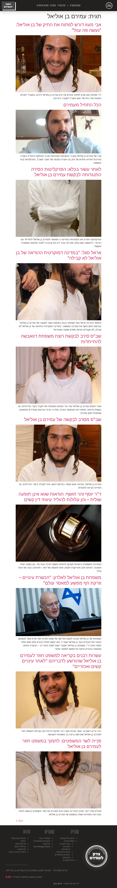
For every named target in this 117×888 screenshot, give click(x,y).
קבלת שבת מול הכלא (18, 839)
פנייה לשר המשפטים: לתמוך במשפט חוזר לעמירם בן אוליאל (61, 743)
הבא (19, 820)
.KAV (9, 876)
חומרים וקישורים (43, 5)
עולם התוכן (69, 840)
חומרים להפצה (63, 851)
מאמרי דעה (44, 838)
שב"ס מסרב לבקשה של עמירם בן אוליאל (62, 419)
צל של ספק (20, 843)
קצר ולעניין (61, 5)
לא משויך (21, 849)
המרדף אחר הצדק (17, 851)
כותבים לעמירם (67, 838)
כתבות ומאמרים (75, 5)
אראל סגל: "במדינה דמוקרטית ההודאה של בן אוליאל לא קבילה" (58, 255)
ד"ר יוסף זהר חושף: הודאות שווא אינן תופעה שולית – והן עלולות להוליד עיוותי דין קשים (60, 496)
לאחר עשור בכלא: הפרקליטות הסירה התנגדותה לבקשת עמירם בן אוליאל (66, 171)
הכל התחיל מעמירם (82, 105)
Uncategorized (42, 846)
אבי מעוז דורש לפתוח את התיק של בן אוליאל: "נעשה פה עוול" (58, 27)
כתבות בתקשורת (42, 840)
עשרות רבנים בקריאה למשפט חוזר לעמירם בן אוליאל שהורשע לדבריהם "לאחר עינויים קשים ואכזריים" (60, 661)
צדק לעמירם (68, 859)
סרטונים (53, 5)
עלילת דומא (20, 846)
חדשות (46, 843)
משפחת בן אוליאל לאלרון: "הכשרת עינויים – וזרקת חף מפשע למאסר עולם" (60, 580)
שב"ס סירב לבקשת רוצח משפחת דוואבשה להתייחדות (61, 338)
